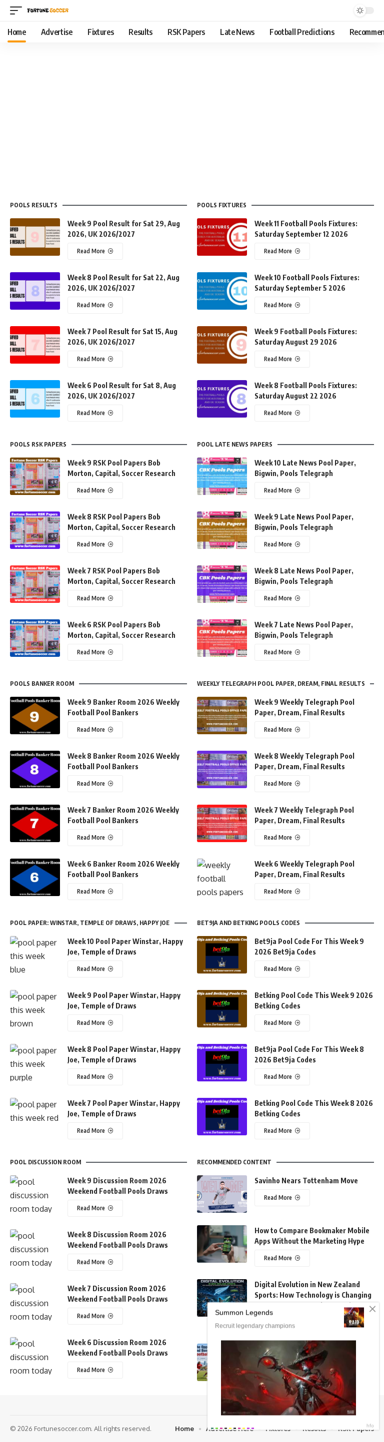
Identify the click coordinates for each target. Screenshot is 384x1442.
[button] (18, 10)
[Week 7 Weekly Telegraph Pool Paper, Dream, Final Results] (222, 823)
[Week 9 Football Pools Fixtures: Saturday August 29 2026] (222, 345)
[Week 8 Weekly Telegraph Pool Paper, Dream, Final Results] (222, 769)
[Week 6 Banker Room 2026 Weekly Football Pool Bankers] (35, 877)
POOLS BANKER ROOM (42, 684)
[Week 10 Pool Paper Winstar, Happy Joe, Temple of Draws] (35, 954)
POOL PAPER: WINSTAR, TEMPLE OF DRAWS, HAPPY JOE (90, 923)
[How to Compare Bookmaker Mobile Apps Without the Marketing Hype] (222, 1244)
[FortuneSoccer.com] (48, 10)
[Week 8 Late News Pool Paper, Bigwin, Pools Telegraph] (222, 584)
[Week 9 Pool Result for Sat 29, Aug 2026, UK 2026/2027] (35, 237)
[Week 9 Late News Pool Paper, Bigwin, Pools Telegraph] (222, 530)
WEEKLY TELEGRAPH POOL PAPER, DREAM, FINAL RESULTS (281, 684)
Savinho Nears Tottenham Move (306, 1180)
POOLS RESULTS (34, 205)
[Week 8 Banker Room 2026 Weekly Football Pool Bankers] (35, 769)
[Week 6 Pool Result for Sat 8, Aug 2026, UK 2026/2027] (35, 399)
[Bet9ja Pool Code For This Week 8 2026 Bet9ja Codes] (222, 1062)
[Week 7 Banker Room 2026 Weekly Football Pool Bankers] (35, 823)
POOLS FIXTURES (221, 205)
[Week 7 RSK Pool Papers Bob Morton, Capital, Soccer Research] (35, 584)
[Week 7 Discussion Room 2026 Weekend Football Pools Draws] (35, 1302)
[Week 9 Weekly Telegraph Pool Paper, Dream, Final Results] (222, 715)
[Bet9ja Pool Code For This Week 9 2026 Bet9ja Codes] (222, 954)
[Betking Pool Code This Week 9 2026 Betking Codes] (222, 1008)
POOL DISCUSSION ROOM (45, 1162)
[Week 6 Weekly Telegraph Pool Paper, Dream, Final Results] (222, 877)
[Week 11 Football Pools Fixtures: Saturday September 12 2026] (222, 237)
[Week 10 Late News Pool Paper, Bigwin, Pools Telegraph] (222, 476)
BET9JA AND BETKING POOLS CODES (248, 923)
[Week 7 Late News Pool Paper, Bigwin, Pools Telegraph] (222, 638)
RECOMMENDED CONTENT (234, 1162)
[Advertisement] (192, 117)
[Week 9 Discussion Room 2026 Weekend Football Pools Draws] (35, 1194)
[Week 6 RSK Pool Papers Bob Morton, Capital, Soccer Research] (35, 638)
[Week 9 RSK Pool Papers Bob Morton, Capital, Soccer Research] (35, 476)
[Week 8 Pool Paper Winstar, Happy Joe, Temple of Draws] (35, 1062)
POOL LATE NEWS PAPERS (234, 445)
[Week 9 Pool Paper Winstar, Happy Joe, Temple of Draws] (35, 1008)
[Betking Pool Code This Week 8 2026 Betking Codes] (222, 1116)
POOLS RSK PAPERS (38, 445)
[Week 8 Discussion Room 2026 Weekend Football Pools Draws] (35, 1248)
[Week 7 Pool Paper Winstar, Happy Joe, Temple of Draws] (35, 1116)
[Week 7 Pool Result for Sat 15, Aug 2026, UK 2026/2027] (35, 345)
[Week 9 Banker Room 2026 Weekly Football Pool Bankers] (35, 715)
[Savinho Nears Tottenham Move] (222, 1194)
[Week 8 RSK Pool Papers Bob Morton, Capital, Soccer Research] (35, 530)
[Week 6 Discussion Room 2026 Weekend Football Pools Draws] (35, 1356)
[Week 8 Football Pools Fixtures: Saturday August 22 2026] (222, 399)
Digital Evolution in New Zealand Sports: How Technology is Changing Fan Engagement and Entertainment (313, 1295)
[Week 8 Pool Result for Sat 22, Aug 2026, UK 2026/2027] (35, 291)
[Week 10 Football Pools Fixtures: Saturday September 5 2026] (222, 291)
